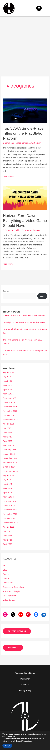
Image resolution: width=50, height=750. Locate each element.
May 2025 (7, 436)
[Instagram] (5, 614)
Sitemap (25, 684)
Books (5, 574)
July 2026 (7, 376)
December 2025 (10, 406)
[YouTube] (20, 614)
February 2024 (9, 501)
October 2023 (9, 518)
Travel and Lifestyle (11, 591)
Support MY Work (17, 631)
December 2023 (10, 509)
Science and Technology (13, 587)
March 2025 (8, 445)
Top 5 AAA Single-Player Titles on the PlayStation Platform (24, 133)
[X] (13, 614)
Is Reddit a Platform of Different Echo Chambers (24, 315)
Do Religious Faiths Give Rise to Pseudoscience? (24, 322)
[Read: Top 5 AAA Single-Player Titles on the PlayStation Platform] (25, 110)
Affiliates (13, 647)
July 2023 (7, 531)
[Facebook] (36, 614)
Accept (7, 746)
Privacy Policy (25, 690)
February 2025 (9, 449)
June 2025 (7, 432)
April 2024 (7, 492)
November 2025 (10, 411)
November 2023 (10, 514)
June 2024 (7, 484)
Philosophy (8, 582)
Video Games (22, 142)
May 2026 (7, 385)
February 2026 (9, 398)
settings (28, 741)
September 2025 (10, 419)
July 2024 (7, 479)
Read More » (8, 176)
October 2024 (9, 466)
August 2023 (8, 527)
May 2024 (7, 488)
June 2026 (7, 381)
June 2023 (7, 535)
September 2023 (10, 522)
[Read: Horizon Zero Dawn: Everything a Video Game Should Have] (25, 197)
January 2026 (9, 402)
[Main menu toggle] (39, 8)
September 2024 (10, 471)
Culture (6, 578)
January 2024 (9, 505)
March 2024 (8, 497)
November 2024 (10, 462)
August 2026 (8, 372)
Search (6, 291)
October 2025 (9, 415)
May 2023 (7, 540)
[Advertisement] (25, 43)
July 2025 (7, 428)
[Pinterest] (28, 614)
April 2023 (7, 544)
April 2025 (7, 441)
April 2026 (7, 389)
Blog (5, 570)
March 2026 (8, 393)
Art (4, 565)
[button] (46, 8)
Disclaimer (25, 678)
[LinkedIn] (43, 615)
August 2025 (8, 423)
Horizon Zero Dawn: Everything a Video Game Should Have (25, 221)
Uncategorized (9, 595)
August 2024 (8, 475)
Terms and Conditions (25, 673)
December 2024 (10, 458)
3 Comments (8, 142)
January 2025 (9, 454)
